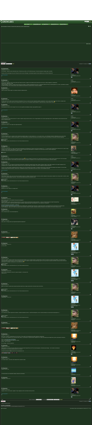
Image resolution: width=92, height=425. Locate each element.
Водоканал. (4, 62)
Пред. (2, 399)
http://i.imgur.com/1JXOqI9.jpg (11, 339)
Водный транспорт (26, 26)
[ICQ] (73, 254)
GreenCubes (9, 26)
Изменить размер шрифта (90, 26)
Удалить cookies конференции (78, 408)
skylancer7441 (4, 198)
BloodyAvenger (4, 244)
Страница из (86, 63)
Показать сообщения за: (32, 399)
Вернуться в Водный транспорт (6, 403)
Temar (3, 134)
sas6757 (3, 220)
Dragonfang (3, 378)
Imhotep (72, 339)
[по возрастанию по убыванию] (58, 399)
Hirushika (3, 69)
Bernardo (3, 323)
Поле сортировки (44, 399)
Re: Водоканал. (4, 68)
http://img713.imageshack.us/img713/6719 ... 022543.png (10, 204)
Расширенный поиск (89, 22)
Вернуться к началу (90, 78)
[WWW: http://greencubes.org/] (71, 354)
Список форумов (4, 26)
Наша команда (72, 408)
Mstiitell (3, 210)
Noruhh (3, 99)
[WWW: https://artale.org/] (71, 77)
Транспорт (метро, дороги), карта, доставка (17, 26)
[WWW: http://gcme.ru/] (71, 254)
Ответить (2, 63)
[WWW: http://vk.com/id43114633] (71, 228)
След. (89, 399)
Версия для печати (88, 26)
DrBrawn (3, 346)
